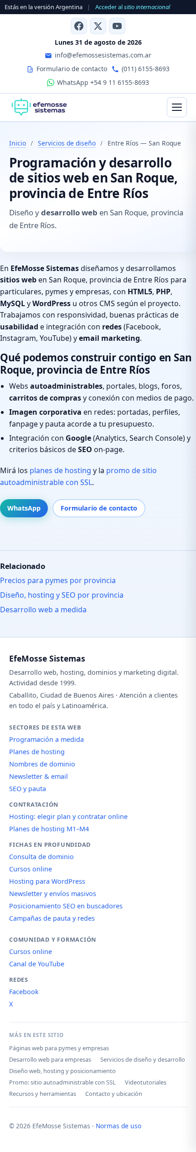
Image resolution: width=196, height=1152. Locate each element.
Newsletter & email (38, 776)
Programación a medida (46, 739)
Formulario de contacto (99, 508)
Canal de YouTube (36, 963)
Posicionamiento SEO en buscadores (66, 906)
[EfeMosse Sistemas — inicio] (39, 107)
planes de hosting (60, 470)
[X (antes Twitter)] (98, 26)
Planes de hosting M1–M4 (49, 828)
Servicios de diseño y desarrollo (142, 1059)
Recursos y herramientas (42, 1093)
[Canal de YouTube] (117, 26)
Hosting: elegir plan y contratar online (68, 816)
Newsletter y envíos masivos (52, 893)
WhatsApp (24, 508)
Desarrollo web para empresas (50, 1059)
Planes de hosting (37, 751)
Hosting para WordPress (47, 881)
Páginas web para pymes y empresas (59, 1048)
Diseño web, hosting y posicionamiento (62, 1071)
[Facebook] (79, 26)
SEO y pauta (27, 788)
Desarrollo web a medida (43, 610)
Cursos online (30, 869)
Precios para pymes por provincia (58, 580)
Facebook (24, 991)
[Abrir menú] (177, 107)
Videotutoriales (145, 1082)
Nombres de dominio (42, 764)
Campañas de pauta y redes (52, 918)
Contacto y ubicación (113, 1093)
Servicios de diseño (67, 143)
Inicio (17, 143)
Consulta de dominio (41, 856)
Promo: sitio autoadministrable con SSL (62, 1082)
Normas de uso (118, 1125)
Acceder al (132, 7)
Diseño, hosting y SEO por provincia (62, 595)
